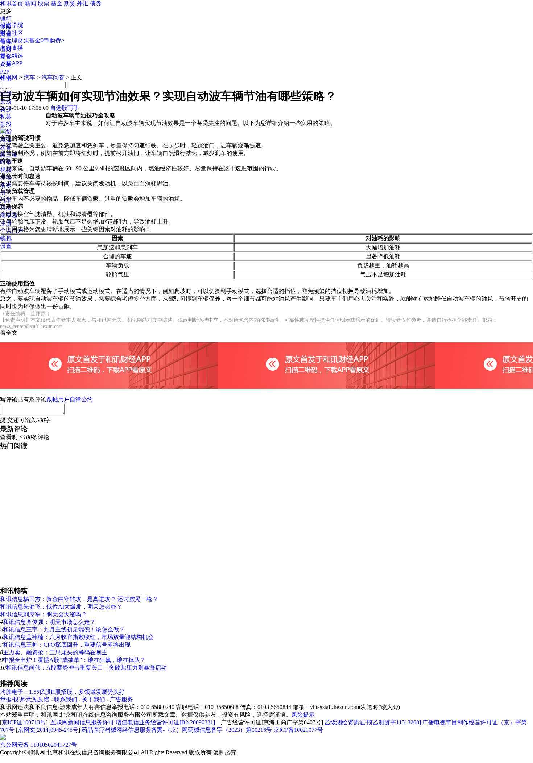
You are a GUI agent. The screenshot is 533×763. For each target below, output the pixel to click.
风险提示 (303, 715)
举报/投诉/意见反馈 (24, 699)
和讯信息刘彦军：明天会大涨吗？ (43, 614)
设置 (6, 246)
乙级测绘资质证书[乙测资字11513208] (373, 722)
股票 (43, 3)
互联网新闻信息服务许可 (82, 722)
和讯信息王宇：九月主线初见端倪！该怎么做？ (64, 629)
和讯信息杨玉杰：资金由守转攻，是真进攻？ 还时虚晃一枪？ (79, 599)
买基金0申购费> (43, 40)
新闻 (30, 3)
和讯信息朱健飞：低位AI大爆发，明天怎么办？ (61, 607)
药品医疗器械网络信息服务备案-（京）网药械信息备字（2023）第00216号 (177, 730)
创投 (6, 124)
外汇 (82, 3)
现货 (6, 132)
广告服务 (121, 699)
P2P (4, 71)
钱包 (6, 238)
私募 (6, 116)
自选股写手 (64, 108)
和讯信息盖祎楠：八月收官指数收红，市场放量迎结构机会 (78, 637)
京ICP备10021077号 (298, 730)
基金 (56, 3)
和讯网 (8, 77)
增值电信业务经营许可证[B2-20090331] (165, 722)
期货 (69, 3)
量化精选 (11, 56)
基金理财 (11, 40)
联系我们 (65, 699)
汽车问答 (53, 77)
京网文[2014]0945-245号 (48, 730)
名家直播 (11, 48)
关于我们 (93, 699)
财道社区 (11, 33)
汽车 (29, 77)
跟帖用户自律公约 (69, 399)
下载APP (11, 63)
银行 (6, 19)
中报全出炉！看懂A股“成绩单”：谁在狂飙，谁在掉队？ (74, 660)
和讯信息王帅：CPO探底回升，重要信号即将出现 (67, 645)
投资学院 (11, 25)
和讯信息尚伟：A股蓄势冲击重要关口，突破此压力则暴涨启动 (86, 667)
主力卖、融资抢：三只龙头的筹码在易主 (55, 652)
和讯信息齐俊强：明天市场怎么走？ (49, 622)
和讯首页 (11, 3)
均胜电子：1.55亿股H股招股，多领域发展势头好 (62, 692)
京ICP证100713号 (24, 722)
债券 (96, 3)
